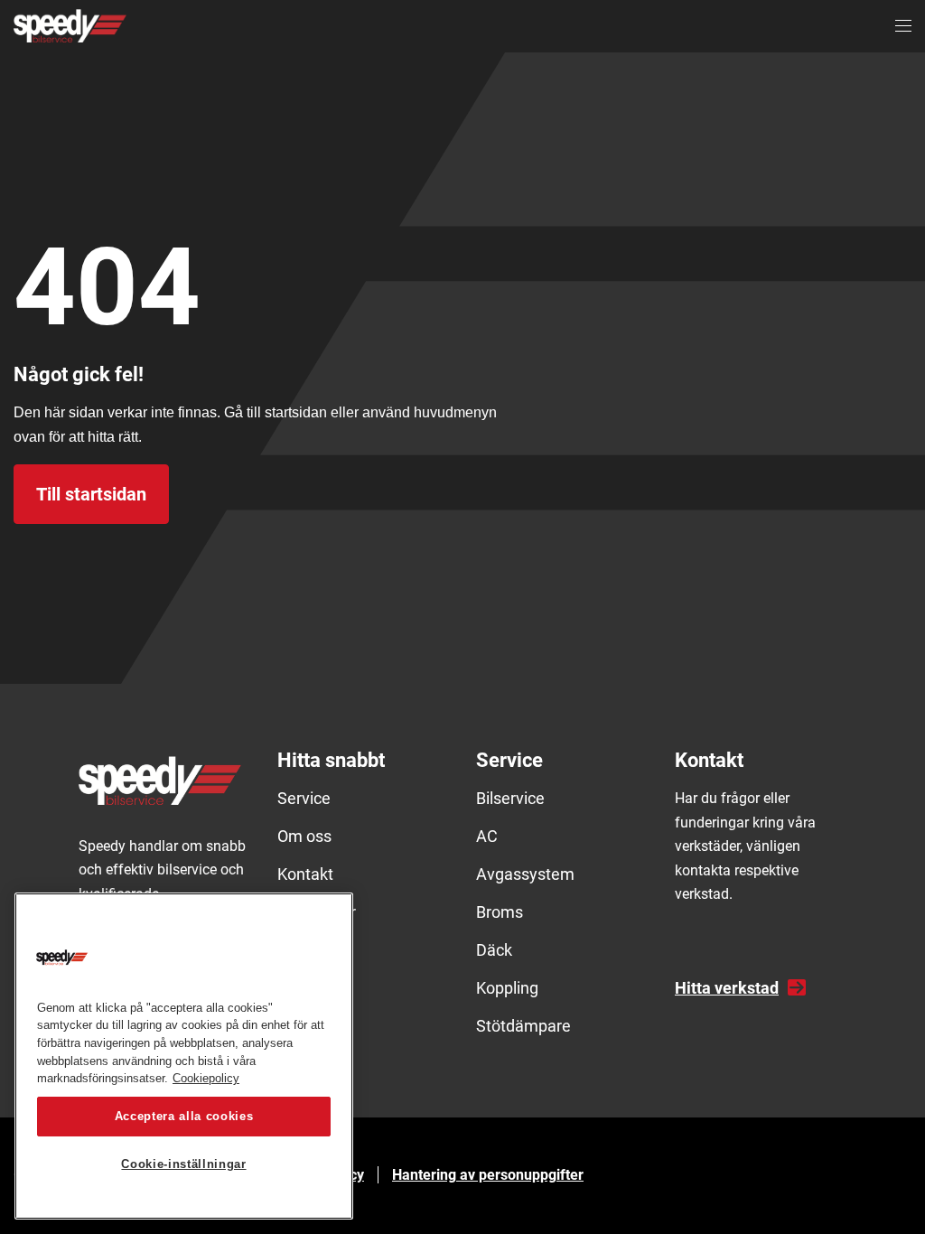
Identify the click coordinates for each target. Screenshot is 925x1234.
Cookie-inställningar (183, 1164)
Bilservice (510, 798)
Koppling (507, 987)
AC (487, 836)
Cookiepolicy (206, 1078)
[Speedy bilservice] (70, 25)
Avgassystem (525, 874)
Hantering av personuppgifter (488, 1174)
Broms (499, 911)
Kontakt (305, 874)
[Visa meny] (903, 26)
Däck (494, 949)
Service (304, 798)
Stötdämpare (523, 1025)
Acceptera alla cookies (184, 1116)
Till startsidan (91, 494)
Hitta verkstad (727, 987)
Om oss (304, 836)
